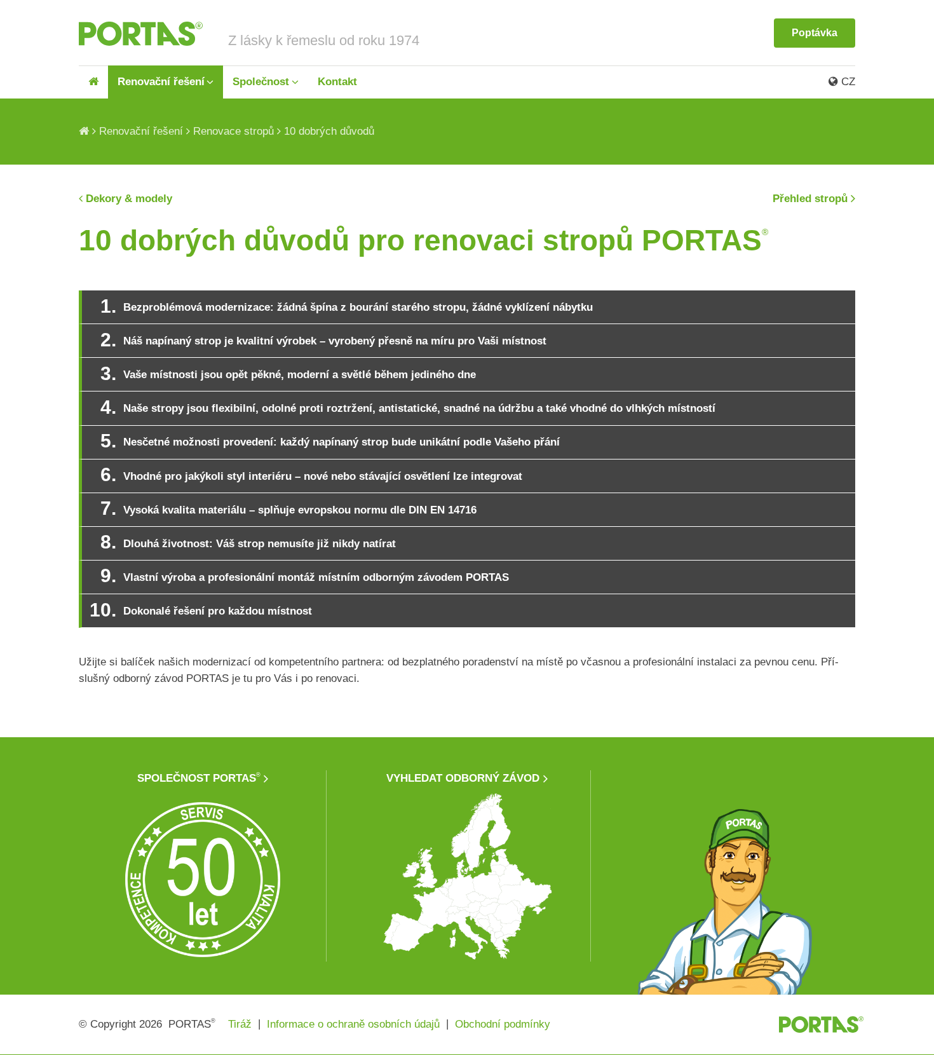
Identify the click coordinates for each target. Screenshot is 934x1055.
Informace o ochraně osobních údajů (353, 1024)
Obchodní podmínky (502, 1024)
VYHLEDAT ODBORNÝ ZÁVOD (462, 778)
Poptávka (814, 32)
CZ (846, 82)
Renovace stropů (233, 131)
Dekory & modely (129, 199)
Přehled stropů (810, 199)
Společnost (261, 82)
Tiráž (240, 1024)
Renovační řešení (161, 82)
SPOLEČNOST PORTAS (199, 778)
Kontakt (337, 82)
